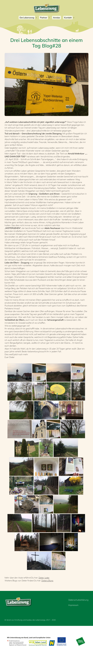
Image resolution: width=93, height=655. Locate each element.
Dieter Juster (44, 577)
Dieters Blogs (47, 580)
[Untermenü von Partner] (49, 17)
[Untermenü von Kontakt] (73, 17)
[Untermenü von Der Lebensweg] (36, 17)
